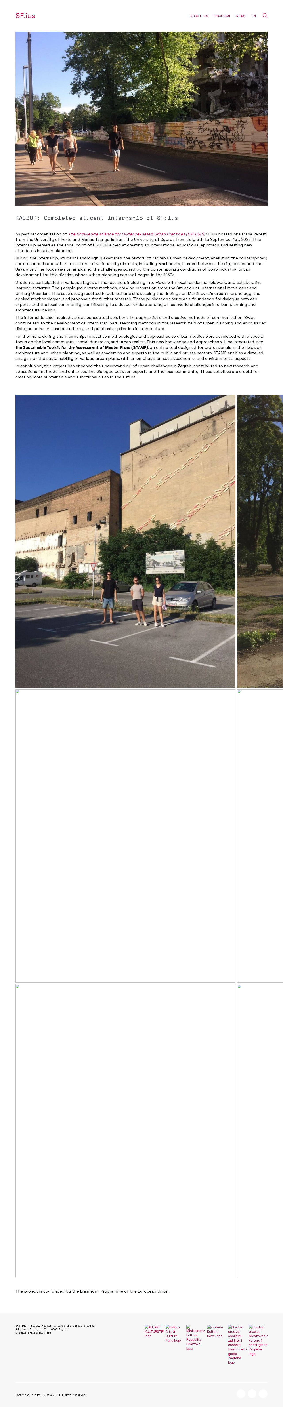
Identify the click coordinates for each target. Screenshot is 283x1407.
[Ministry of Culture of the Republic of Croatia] (195, 1338)
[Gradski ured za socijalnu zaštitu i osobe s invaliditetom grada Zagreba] (237, 1345)
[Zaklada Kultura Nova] (216, 1331)
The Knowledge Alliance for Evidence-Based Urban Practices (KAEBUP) (136, 233)
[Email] (263, 1393)
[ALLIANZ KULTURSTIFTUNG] (154, 1331)
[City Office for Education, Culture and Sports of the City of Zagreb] (258, 1340)
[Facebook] (241, 1393)
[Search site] (265, 16)
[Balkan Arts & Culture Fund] (175, 1334)
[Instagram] (252, 1393)
